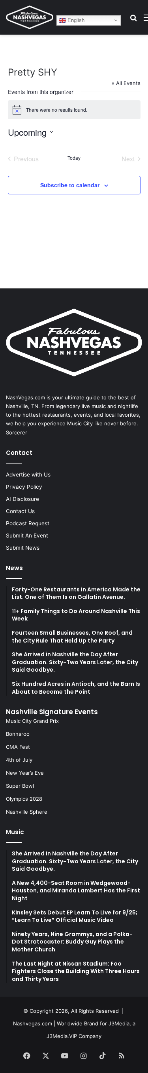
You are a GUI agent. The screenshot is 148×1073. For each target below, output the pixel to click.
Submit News (22, 548)
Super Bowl (20, 786)
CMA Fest (18, 747)
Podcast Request (27, 523)
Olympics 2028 (24, 799)
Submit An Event (27, 535)
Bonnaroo (18, 734)
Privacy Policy (24, 487)
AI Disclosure (22, 499)
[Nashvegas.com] (29, 17)
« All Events (126, 83)
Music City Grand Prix (32, 721)
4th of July (19, 760)
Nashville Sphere (26, 812)
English (75, 20)
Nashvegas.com (32, 1023)
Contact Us (20, 511)
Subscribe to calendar (69, 185)
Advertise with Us (28, 474)
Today (74, 158)
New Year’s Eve (25, 773)
